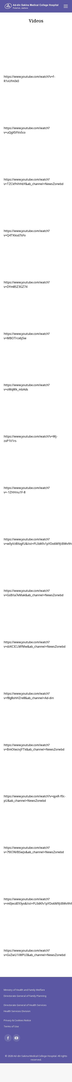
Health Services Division (17, 1011)
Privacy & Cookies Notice (17, 1020)
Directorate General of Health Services (25, 1005)
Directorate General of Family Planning (25, 996)
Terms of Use (11, 1026)
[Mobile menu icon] (65, 6)
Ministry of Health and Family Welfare (24, 989)
